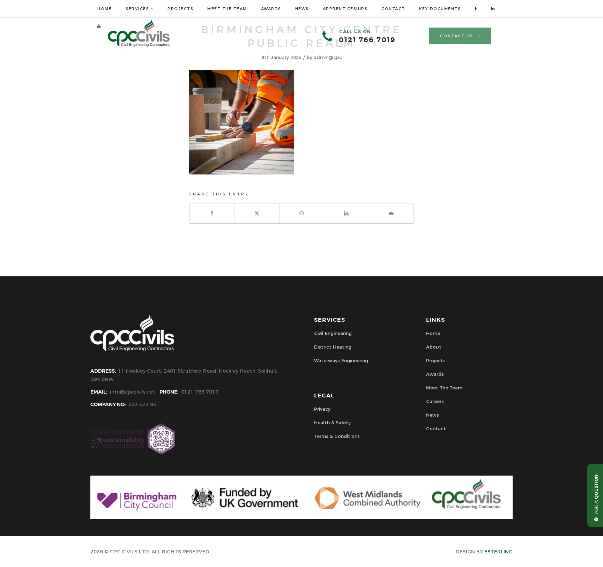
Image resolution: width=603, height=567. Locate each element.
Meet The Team (444, 387)
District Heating (332, 347)
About (433, 347)
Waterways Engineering (341, 360)
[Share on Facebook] (211, 213)
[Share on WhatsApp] (302, 213)
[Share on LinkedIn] (346, 213)
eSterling (498, 552)
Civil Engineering (333, 333)
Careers (435, 401)
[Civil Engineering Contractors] (139, 45)
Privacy (322, 409)
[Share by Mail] (391, 213)
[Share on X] (256, 213)
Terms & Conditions (337, 436)
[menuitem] (104, 8)
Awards (435, 374)
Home (433, 333)
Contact (436, 428)
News (432, 415)
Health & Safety (332, 422)
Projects (436, 360)
